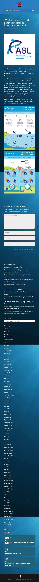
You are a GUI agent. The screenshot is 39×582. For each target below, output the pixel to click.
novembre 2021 (8, 423)
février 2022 (7, 414)
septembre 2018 (9, 519)
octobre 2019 (8, 486)
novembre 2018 (8, 514)
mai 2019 (6, 497)
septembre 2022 (9, 395)
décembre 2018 (8, 511)
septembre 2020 (9, 456)
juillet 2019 (7, 492)
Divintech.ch (19, 579)
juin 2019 (6, 494)
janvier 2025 (7, 351)
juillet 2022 (7, 400)
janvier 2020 (7, 478)
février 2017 (7, 525)
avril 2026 (7, 334)
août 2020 (7, 458)
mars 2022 (7, 411)
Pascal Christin (10, 29)
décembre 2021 (8, 420)
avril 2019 (7, 500)
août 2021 (7, 431)
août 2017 (7, 522)
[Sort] (8, 533)
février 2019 (7, 505)
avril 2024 (7, 362)
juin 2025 (6, 342)
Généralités (28, 29)
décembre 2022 (8, 389)
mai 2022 (6, 406)
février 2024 (7, 364)
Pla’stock (27, 99)
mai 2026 (6, 331)
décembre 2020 (8, 447)
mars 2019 (7, 503)
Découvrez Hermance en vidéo (13, 267)
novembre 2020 (8, 450)
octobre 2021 (8, 425)
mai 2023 (6, 378)
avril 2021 (7, 439)
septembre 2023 (9, 370)
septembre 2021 (9, 428)
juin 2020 (6, 464)
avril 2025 (7, 345)
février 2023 (7, 384)
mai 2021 (6, 436)
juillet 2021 (7, 434)
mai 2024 (6, 359)
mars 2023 (7, 381)
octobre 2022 (8, 392)
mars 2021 (7, 442)
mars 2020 (7, 472)
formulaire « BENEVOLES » (12, 103)
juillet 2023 (7, 375)
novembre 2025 (8, 340)
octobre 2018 (8, 516)
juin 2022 (6, 403)
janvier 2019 (7, 508)
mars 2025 (7, 348)
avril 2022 (7, 409)
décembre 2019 (8, 481)
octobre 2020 (8, 453)
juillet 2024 (7, 356)
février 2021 (7, 445)
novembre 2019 (8, 483)
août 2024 (7, 353)
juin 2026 (6, 329)
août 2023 (7, 373)
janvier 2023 (7, 387)
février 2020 (7, 475)
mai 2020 (6, 467)
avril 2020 (7, 469)
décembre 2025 (8, 337)
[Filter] (5, 533)
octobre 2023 (8, 367)
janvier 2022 (7, 417)
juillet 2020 (7, 461)
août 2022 (7, 398)
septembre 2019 (9, 489)
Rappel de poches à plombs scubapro (15, 284)
